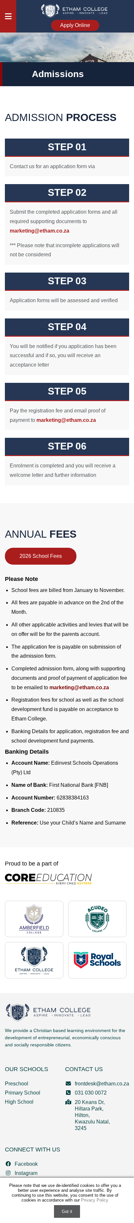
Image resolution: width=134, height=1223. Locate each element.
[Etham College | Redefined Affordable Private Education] (34, 960)
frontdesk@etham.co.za (102, 1083)
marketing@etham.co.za (39, 231)
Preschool (16, 1083)
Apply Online (75, 25)
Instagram (26, 1173)
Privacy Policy (94, 1200)
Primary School (22, 1092)
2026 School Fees (41, 556)
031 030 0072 (91, 1092)
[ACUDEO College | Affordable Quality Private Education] (97, 919)
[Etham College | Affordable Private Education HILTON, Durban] (75, 11)
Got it (67, 1211)
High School (19, 1102)
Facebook (26, 1164)
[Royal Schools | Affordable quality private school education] (98, 960)
